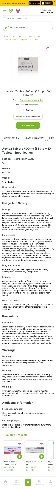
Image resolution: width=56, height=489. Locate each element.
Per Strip (29, 110)
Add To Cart (28, 125)
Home (6, 36)
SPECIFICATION (11, 138)
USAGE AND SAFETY (34, 138)
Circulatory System (33, 36)
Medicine (17, 36)
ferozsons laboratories (31, 100)
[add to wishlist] (47, 48)
